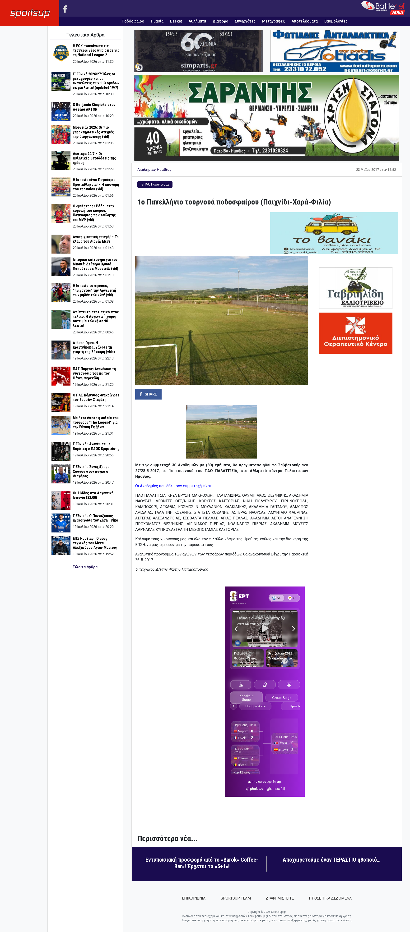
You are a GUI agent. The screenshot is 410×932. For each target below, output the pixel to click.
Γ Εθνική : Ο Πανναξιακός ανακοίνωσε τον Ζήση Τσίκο (95, 518)
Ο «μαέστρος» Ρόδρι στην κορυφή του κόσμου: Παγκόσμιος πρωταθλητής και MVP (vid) (94, 213)
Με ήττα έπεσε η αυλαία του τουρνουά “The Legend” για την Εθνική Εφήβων (96, 422)
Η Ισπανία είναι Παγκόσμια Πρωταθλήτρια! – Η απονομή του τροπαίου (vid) (96, 184)
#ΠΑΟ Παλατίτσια (155, 184)
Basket (176, 21)
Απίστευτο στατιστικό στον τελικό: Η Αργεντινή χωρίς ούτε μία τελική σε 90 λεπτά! (96, 319)
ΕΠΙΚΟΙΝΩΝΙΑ (193, 898)
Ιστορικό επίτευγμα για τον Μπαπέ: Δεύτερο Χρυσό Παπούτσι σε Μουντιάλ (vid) (95, 264)
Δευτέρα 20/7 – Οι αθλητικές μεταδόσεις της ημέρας (94, 158)
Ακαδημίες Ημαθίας (154, 169)
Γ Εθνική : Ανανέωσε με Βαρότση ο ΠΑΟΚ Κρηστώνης (96, 446)
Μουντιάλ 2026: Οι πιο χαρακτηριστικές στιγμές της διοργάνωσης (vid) (93, 132)
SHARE (150, 394)
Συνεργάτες (245, 21)
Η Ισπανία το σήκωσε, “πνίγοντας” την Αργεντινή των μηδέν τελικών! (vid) (94, 290)
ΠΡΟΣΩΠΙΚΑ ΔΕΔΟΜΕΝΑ (330, 898)
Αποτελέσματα (305, 21)
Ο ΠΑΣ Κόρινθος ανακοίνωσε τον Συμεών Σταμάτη (96, 397)
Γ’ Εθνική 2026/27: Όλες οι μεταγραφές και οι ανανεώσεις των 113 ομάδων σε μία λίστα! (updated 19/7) (96, 81)
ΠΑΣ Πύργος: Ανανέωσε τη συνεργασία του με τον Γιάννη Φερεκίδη (94, 373)
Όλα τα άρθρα (85, 567)
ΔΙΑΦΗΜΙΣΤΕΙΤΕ (280, 898)
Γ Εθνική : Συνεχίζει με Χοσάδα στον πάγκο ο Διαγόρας (91, 471)
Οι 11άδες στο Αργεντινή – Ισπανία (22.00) (94, 495)
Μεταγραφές (273, 21)
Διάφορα (220, 21)
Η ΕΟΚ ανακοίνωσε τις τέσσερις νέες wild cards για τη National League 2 (96, 50)
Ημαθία (157, 21)
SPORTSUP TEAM (236, 898)
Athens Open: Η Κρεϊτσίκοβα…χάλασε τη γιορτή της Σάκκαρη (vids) (94, 347)
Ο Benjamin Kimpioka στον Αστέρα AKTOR (94, 106)
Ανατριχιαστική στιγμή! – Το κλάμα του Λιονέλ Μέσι (96, 239)
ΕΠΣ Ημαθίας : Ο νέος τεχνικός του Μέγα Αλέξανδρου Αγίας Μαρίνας (95, 543)
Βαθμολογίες (336, 21)
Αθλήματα (197, 21)
